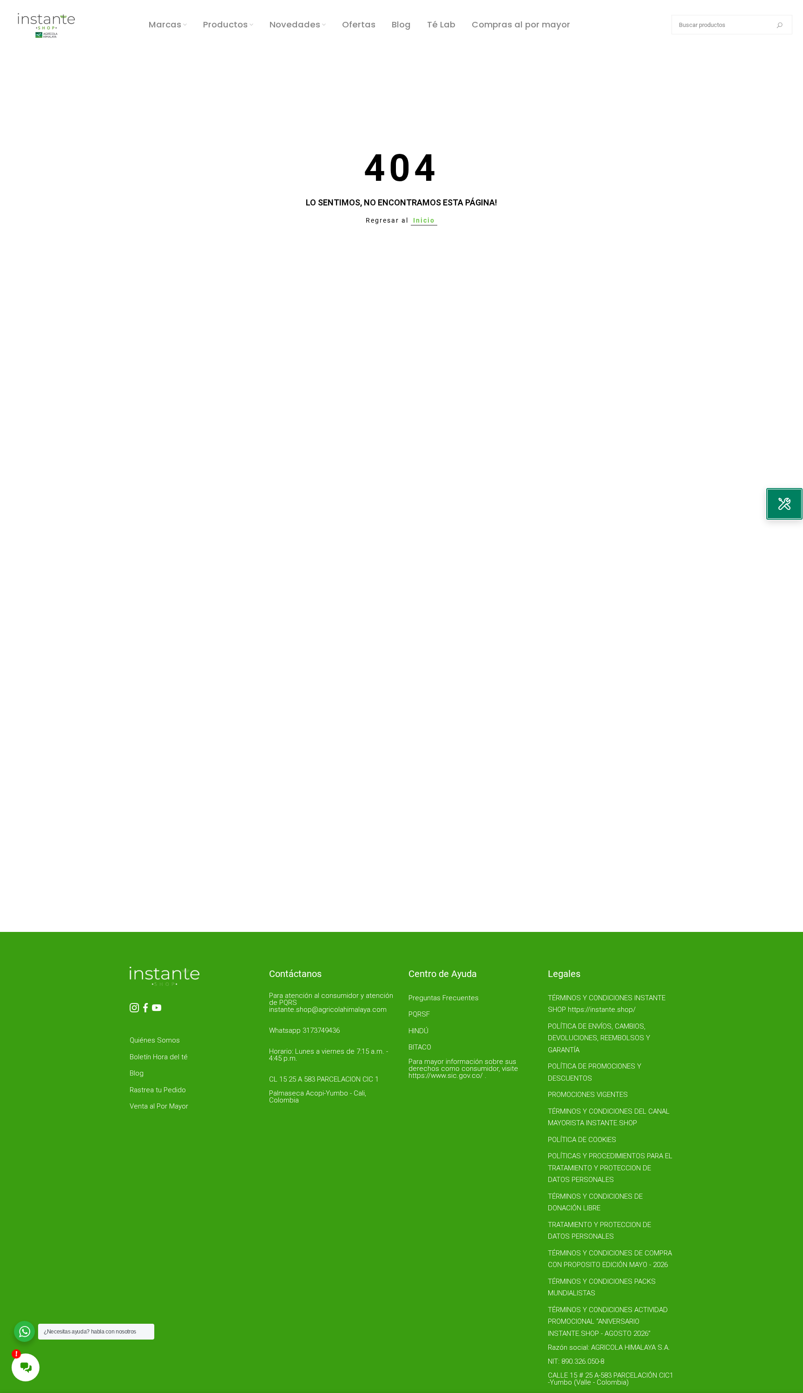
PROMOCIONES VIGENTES (588, 1094)
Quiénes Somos (155, 1040)
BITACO (419, 1047)
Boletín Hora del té (159, 1057)
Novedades (295, 24)
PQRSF (419, 1014)
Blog (401, 24)
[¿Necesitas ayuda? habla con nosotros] (24, 1331)
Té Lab (441, 24)
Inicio (424, 220)
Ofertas (358, 24)
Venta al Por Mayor (159, 1106)
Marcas (165, 24)
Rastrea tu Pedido (158, 1090)
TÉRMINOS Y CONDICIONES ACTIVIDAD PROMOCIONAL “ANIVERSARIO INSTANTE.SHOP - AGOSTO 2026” (608, 1322)
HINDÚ (418, 1031)
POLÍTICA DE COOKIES (582, 1140)
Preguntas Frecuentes (443, 998)
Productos (225, 24)
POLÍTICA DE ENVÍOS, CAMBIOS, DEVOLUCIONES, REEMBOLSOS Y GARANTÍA (599, 1038)
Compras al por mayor (521, 24)
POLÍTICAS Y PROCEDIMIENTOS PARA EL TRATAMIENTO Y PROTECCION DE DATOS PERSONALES (610, 1168)
